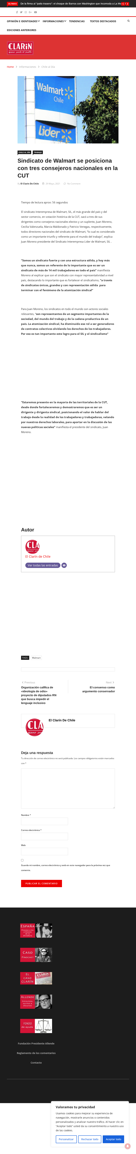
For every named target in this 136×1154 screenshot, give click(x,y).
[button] (123, 4)
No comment (73, 183)
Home (10, 66)
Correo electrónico (31, 830)
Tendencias (77, 21)
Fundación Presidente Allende (36, 1043)
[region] (90, 1124)
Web (23, 845)
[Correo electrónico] (64, 565)
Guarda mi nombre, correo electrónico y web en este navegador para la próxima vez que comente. (65, 868)
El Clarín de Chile (30, 183)
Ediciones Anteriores (21, 30)
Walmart (36, 657)
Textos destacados (103, 21)
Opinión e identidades (22, 21)
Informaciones (53, 21)
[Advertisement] (68, 365)
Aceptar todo (113, 1139)
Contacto (36, 1062)
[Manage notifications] (128, 1146)
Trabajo (38, 152)
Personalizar (66, 1139)
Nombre (26, 815)
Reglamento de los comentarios (36, 1053)
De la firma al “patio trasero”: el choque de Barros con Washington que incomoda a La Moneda (74, 3)
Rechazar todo (89, 1139)
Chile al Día (48, 66)
